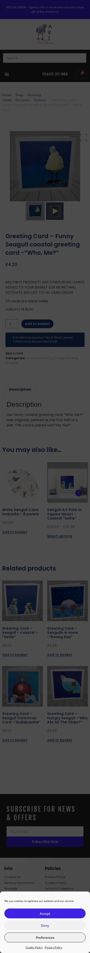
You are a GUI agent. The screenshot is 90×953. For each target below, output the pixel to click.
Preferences (45, 937)
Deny (45, 925)
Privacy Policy (53, 947)
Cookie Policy (34, 947)
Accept (45, 913)
